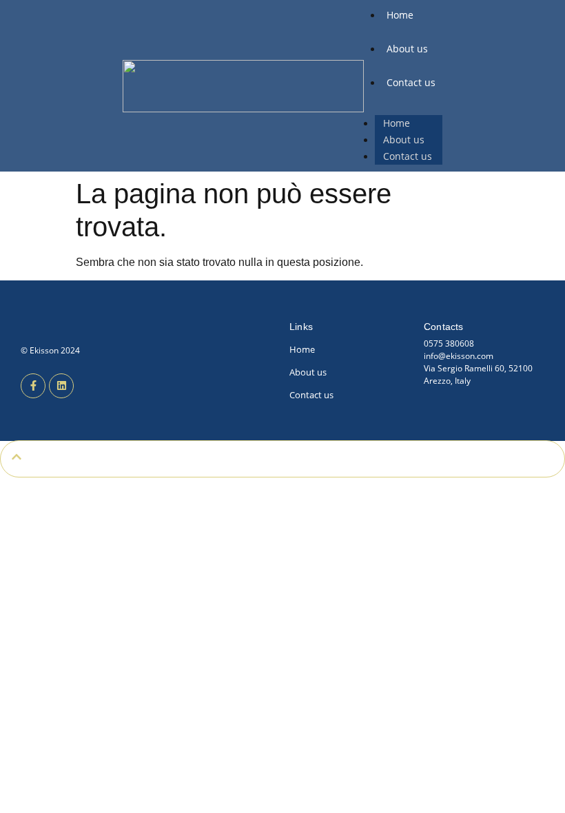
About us (407, 48)
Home (400, 14)
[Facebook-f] (33, 385)
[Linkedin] (61, 385)
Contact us (411, 82)
